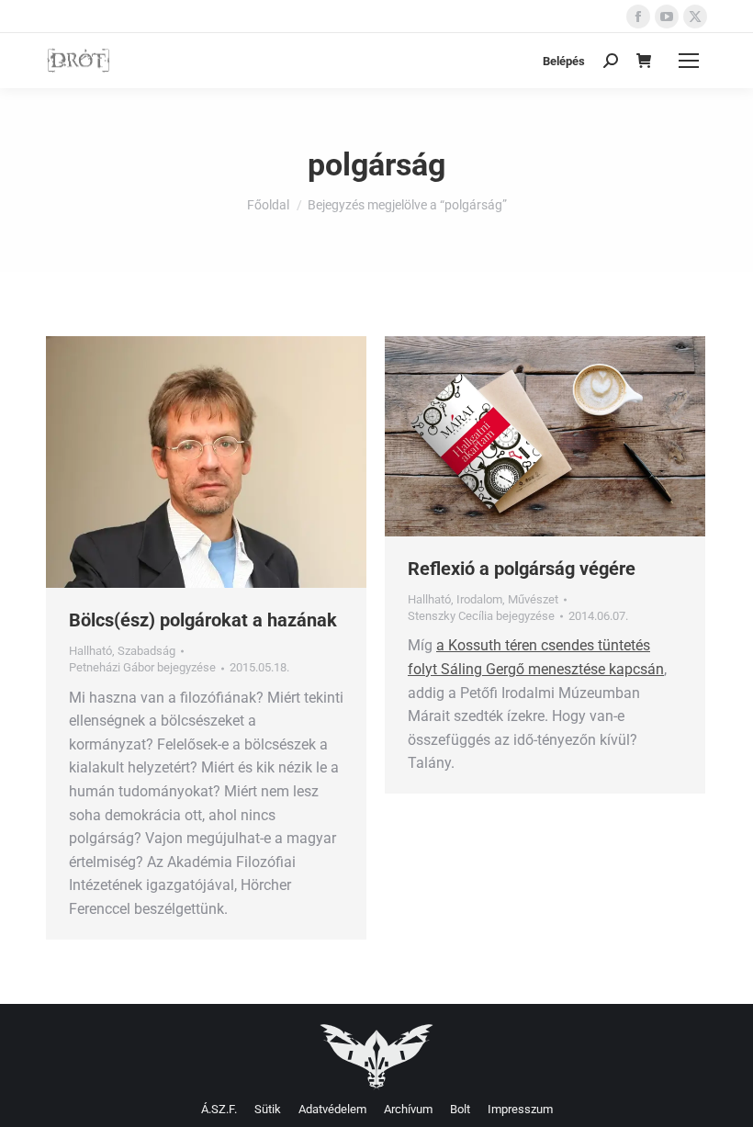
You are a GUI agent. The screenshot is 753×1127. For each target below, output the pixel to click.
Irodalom (479, 599)
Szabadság (146, 651)
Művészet (533, 599)
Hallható (90, 651)
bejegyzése (142, 667)
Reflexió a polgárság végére (521, 569)
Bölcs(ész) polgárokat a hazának (203, 620)
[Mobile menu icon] (688, 60)
